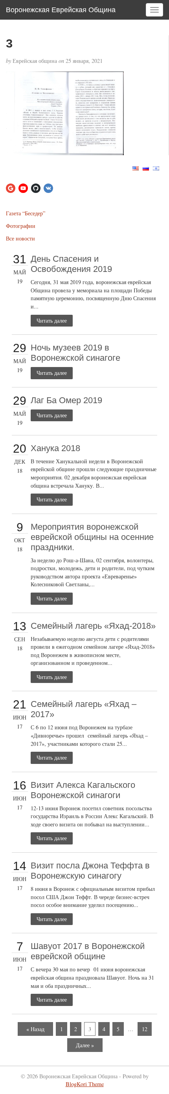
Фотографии (20, 225)
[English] (135, 167)
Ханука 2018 (55, 448)
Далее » (85, 1045)
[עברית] (156, 167)
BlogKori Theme (85, 1084)
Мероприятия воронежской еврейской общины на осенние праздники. (92, 537)
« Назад (35, 1029)
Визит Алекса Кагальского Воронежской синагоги (83, 790)
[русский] (146, 167)
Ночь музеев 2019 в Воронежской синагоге (75, 353)
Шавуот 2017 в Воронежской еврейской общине (88, 951)
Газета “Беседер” (25, 213)
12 (144, 1029)
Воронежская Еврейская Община (61, 10)
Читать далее (52, 320)
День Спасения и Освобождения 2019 (71, 264)
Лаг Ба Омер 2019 (66, 400)
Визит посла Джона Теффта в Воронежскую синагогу (90, 871)
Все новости (20, 238)
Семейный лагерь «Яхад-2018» (93, 626)
